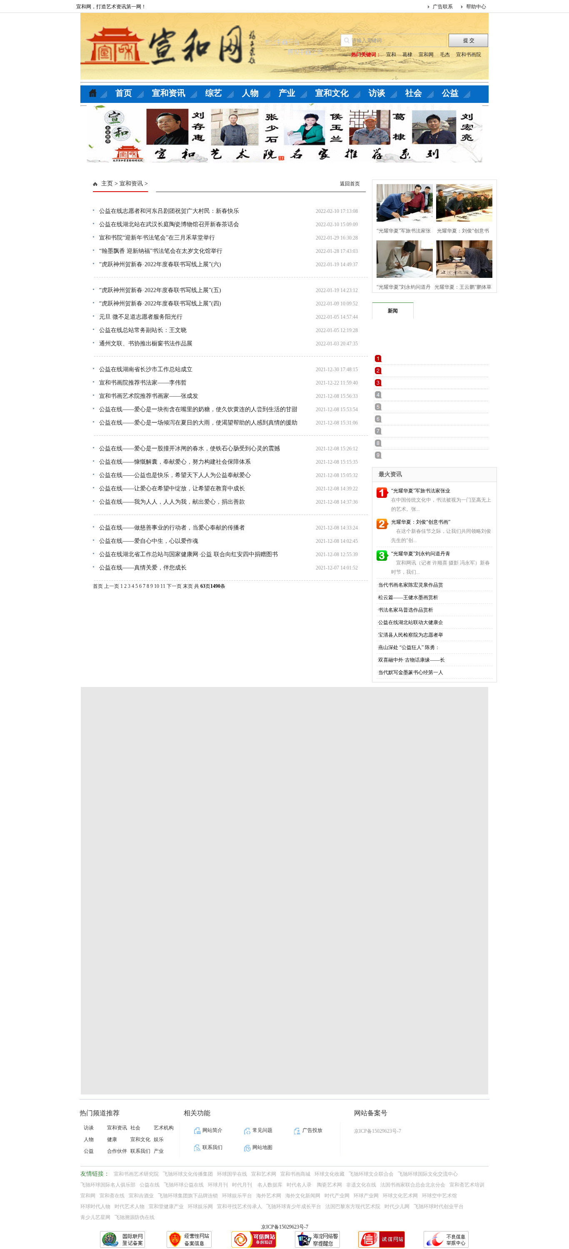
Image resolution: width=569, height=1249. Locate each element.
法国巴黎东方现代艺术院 (352, 1206)
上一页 (111, 586)
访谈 (377, 92)
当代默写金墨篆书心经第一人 (410, 672)
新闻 (393, 311)
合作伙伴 (117, 1151)
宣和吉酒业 (141, 1196)
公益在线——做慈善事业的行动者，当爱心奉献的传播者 (172, 528)
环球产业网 (366, 1196)
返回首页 (350, 184)
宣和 (391, 54)
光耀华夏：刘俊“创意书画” (420, 522)
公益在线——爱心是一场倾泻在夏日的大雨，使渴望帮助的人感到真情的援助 (198, 423)
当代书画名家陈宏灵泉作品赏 (410, 585)
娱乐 (159, 1139)
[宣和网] (167, 63)
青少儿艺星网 (95, 1217)
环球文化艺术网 (400, 1196)
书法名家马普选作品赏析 (405, 610)
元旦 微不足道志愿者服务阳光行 (140, 317)
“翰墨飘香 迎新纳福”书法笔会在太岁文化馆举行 (160, 251)
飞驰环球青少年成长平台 (293, 1206)
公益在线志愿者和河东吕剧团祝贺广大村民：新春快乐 (169, 211)
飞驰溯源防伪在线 (135, 1217)
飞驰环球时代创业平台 (439, 1206)
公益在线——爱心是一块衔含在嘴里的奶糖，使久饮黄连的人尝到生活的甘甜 (198, 409)
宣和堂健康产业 (166, 1206)
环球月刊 (218, 1185)
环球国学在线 (232, 1174)
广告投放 (312, 1130)
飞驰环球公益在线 (184, 1185)
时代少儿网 (396, 1206)
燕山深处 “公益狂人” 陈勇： (409, 647)
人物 (250, 92)
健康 (112, 1139)
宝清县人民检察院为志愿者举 (410, 635)
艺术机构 (164, 1128)
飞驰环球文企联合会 (371, 1174)
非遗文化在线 (361, 1185)
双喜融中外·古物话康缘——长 (411, 660)
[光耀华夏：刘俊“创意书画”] (461, 202)
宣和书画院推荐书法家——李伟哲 (143, 383)
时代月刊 (242, 1185)
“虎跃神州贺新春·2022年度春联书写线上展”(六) (160, 264)
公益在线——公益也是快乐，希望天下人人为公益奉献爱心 (175, 475)
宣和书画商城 (295, 1174)
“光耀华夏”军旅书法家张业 (420, 491)
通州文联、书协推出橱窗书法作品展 (145, 343)
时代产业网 (336, 1196)
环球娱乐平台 (237, 1196)
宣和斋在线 (112, 1196)
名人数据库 (269, 1185)
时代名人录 (300, 1185)
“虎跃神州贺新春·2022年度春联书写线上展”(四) (160, 303)
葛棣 (407, 54)
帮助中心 (476, 7)
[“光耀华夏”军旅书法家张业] (402, 202)
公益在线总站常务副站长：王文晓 (143, 330)
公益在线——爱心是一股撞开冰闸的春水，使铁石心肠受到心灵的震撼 (189, 448)
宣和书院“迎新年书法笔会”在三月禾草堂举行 (157, 238)
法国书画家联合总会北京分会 (412, 1185)
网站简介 (212, 1130)
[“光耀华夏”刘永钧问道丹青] (402, 258)
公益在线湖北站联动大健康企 (410, 622)
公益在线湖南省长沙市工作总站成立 (145, 369)
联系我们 (140, 1151)
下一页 (174, 586)
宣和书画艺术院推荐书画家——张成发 (148, 396)
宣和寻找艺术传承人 (239, 1206)
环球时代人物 (95, 1206)
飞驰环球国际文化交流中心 (428, 1174)
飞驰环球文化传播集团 (188, 1174)
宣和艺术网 (263, 1174)
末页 (188, 586)
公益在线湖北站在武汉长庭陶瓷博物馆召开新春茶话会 (169, 224)
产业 (287, 92)
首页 (123, 92)
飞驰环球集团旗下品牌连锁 (188, 1196)
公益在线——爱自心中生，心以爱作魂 (148, 541)
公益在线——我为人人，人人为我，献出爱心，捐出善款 (172, 502)
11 (162, 586)
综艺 (213, 92)
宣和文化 (332, 92)
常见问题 (262, 1130)
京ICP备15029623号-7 (284, 1227)
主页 (107, 183)
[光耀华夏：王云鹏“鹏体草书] (461, 258)
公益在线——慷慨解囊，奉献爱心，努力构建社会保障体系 (175, 462)
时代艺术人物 (130, 1206)
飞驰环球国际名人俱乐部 (107, 1185)
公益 (450, 92)
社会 (413, 92)
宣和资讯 (168, 92)
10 (156, 586)
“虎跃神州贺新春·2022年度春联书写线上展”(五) (160, 290)
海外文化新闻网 (302, 1196)
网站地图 (262, 1147)
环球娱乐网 (200, 1206)
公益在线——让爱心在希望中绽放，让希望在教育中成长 (172, 488)
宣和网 (426, 54)
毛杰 (445, 54)
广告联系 (443, 7)
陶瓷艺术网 (329, 1185)
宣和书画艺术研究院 (136, 1174)
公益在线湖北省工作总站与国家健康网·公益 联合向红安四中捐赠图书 (188, 554)
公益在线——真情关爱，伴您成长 (143, 568)
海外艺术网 (268, 1196)
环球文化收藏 (329, 1174)
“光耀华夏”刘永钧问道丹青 (420, 554)
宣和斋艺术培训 (466, 1185)
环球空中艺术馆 (439, 1196)
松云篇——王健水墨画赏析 (408, 597)
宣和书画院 (468, 54)
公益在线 (150, 1185)
